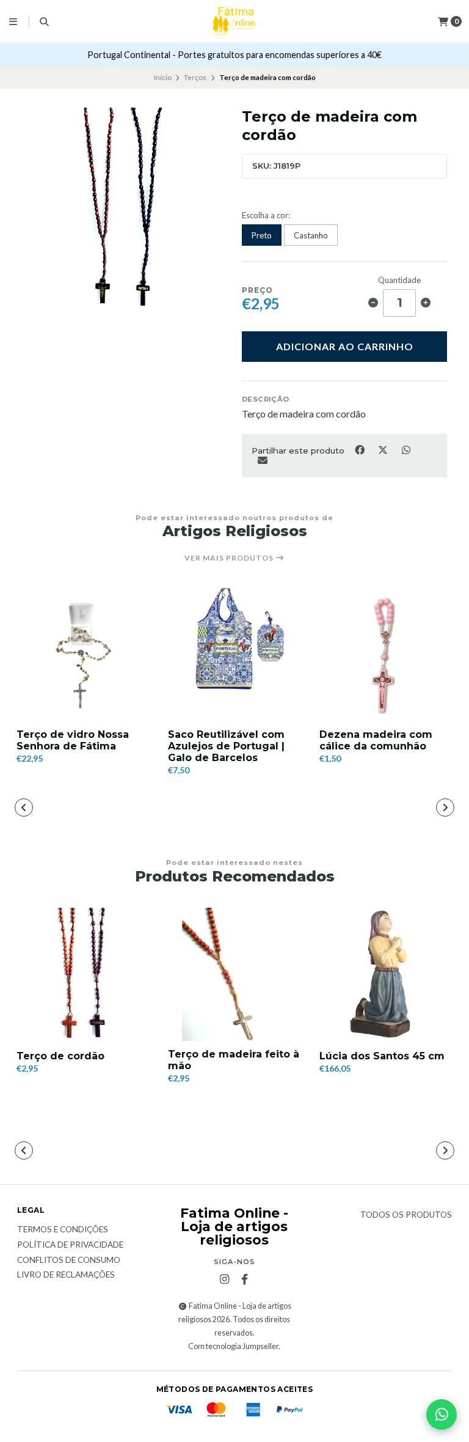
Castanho (311, 235)
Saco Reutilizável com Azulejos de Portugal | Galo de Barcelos (226, 746)
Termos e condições (62, 1230)
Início (163, 77)
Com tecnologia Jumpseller (233, 1346)
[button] (132, 808)
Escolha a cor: (266, 215)
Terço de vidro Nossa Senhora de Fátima (72, 740)
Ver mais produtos (229, 558)
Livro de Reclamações (66, 1275)
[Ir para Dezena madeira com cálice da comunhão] (386, 654)
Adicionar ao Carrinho (344, 346)
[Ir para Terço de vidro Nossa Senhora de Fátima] (83, 654)
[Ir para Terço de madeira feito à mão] (234, 974)
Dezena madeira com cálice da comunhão (375, 740)
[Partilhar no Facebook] (360, 449)
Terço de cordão (60, 1056)
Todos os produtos (406, 1215)
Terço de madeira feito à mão (233, 1060)
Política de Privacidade (70, 1245)
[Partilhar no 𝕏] (383, 449)
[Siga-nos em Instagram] (224, 1279)
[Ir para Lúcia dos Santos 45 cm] (386, 974)
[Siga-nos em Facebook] (244, 1279)
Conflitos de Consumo (68, 1260)
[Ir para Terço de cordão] (83, 974)
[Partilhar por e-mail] (262, 459)
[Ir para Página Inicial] (234, 21)
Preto (262, 235)
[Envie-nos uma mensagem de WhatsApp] (441, 1414)
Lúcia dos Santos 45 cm (382, 1056)
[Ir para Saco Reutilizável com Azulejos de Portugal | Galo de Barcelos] (234, 654)
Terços (195, 77)
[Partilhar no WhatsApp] (405, 449)
